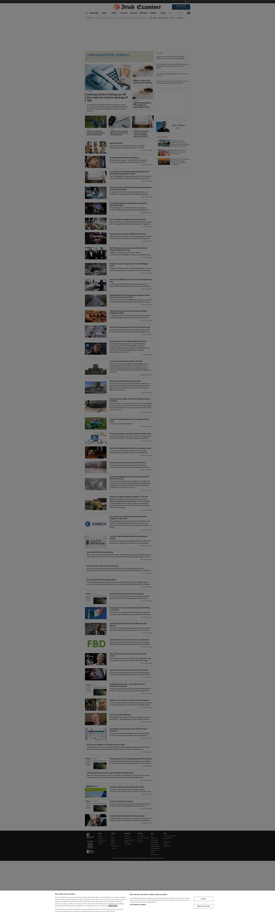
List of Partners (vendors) (138, 905)
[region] (137, 903)
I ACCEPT (203, 899)
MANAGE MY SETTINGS (203, 906)
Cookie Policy (113, 906)
